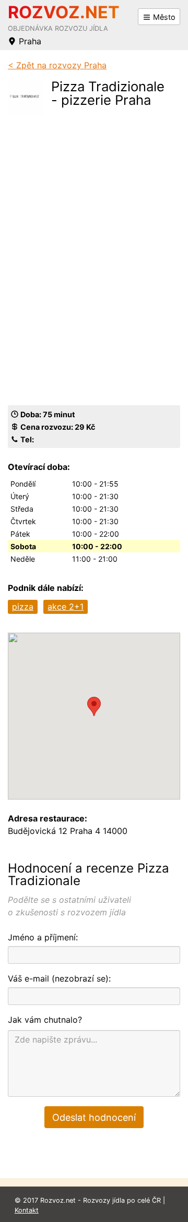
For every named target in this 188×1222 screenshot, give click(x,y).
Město (163, 17)
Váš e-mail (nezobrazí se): (59, 978)
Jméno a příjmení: (43, 937)
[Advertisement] (111, 165)
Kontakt (27, 1210)
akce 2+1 (66, 606)
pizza (22, 606)
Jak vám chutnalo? (45, 1019)
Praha (28, 41)
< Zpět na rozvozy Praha (57, 65)
